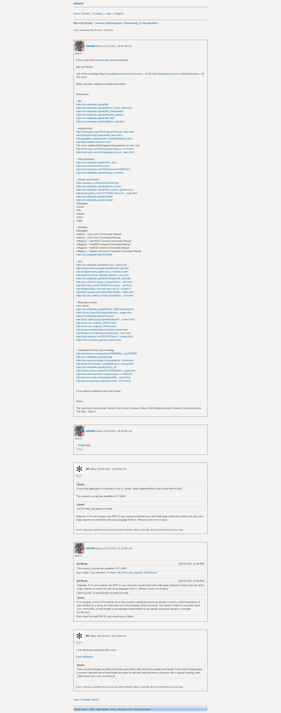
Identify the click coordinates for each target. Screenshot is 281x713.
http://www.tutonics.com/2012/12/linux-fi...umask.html (104, 336)
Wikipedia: (88, 656)
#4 (130, 548)
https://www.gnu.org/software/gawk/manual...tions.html (105, 131)
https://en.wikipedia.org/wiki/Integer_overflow (99, 172)
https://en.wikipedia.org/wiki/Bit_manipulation (99, 111)
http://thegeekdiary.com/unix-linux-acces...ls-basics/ (103, 288)
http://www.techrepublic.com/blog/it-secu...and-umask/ (105, 363)
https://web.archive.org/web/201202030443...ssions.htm (105, 370)
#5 (124, 636)
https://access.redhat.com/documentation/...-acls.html (104, 295)
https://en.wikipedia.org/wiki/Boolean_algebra (100, 114)
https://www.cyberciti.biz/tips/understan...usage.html (103, 312)
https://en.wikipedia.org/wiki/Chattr (94, 254)
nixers (78, 3)
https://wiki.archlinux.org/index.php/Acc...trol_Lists (102, 275)
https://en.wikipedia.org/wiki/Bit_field (95, 118)
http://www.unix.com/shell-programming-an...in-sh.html (105, 148)
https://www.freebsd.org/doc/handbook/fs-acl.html (102, 268)
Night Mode (102, 709)
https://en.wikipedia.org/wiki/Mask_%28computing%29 (105, 309)
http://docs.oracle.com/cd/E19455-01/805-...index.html (105, 292)
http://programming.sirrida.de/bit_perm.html (99, 135)
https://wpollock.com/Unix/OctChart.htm (97, 182)
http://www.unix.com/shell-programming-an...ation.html (105, 152)
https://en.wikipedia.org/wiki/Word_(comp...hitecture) (104, 107)
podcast (100, 60)
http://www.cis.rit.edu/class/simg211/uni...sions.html (103, 333)
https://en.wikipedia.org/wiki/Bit (92, 104)
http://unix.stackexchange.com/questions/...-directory (104, 281)
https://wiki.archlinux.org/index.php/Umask (98, 339)
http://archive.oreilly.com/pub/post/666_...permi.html (103, 377)
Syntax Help (80, 709)
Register (119, 13)
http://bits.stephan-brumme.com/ (93, 142)
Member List (124, 709)
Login (108, 13)
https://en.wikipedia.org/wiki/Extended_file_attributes (103, 278)
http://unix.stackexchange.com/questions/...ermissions (105, 360)
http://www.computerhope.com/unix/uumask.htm (102, 329)
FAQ (91, 709)
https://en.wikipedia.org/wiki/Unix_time (96, 162)
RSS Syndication (142, 709)
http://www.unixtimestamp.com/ (93, 165)
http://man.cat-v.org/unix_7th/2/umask (96, 326)
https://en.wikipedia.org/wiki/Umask (95, 316)
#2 (130, 431)
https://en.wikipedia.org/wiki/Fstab (94, 357)
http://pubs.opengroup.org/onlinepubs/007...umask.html (105, 319)
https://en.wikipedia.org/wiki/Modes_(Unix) (98, 186)
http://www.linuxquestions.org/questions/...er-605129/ (104, 374)
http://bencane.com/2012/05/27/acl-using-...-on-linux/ (104, 285)
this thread (114, 391)
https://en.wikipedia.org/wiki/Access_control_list (101, 264)
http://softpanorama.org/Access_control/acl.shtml (102, 271)
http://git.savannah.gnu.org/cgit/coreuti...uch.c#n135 (103, 380)
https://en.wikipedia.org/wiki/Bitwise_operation (100, 121)
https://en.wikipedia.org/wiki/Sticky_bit (96, 367)
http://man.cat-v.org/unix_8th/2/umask (96, 322)
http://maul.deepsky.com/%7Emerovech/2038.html (103, 169)
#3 (125, 469)
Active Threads (82, 13)
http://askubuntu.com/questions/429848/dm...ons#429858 (106, 353)
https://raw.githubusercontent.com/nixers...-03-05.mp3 (128, 73)
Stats (113, 709)
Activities (97, 13)
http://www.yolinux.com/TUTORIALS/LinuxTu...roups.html (106, 193)
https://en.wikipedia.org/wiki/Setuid (94, 196)
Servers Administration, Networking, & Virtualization (126, 23)
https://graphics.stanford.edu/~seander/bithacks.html (104, 138)
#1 (130, 46)
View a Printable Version (86, 699)
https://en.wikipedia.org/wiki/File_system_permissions (104, 189)
